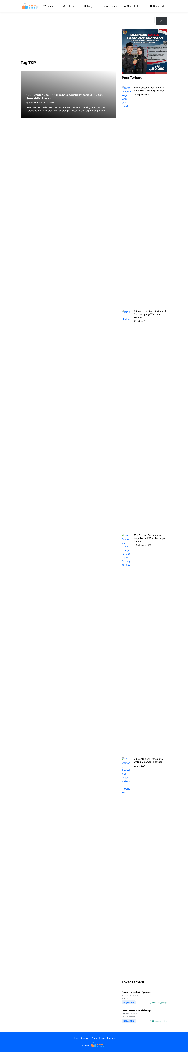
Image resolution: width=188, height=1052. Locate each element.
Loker (50, 6)
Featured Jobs (110, 6)
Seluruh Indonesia (129, 1016)
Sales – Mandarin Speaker (136, 992)
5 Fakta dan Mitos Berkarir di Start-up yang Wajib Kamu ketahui (150, 314)
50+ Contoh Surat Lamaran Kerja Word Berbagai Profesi (149, 89)
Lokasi (70, 6)
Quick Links (133, 6)
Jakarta (125, 998)
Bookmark (158, 6)
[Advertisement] (68, 38)
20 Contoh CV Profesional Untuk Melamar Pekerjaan (148, 760)
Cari (162, 20)
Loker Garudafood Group (136, 1010)
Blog (89, 6)
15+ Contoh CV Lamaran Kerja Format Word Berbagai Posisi (149, 538)
